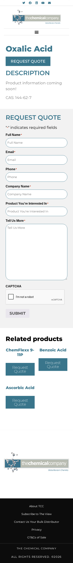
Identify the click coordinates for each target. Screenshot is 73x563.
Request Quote (20, 369)
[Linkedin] (36, 3)
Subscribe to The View (36, 514)
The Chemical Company (36, 548)
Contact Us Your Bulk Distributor (36, 522)
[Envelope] (49, 3)
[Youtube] (43, 3)
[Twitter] (23, 3)
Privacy (37, 529)
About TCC (36, 506)
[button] (36, 32)
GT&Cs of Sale (36, 537)
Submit (18, 313)
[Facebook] (30, 3)
